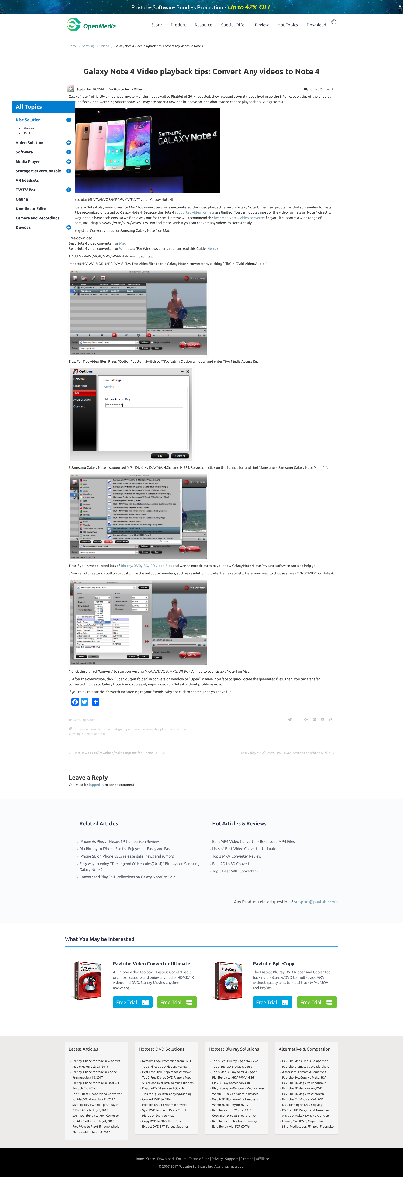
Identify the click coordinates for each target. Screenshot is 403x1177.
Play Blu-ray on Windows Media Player (238, 1088)
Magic (312, 1121)
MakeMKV (302, 1115)
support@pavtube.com (316, 901)
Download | (166, 1159)
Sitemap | (247, 1159)
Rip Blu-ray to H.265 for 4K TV (232, 1110)
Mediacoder (298, 1126)
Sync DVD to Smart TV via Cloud (164, 1110)
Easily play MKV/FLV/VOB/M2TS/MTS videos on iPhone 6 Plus (285, 753)
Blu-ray (28, 128)
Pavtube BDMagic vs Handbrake (304, 1082)
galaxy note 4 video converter (138, 729)
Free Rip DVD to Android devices (164, 1104)
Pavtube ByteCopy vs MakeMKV (304, 1077)
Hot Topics (288, 24)
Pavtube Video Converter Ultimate (151, 963)
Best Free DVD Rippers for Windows (166, 1071)
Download (316, 24)
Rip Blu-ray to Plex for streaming (234, 1121)
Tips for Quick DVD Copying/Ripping (167, 1093)
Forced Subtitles (177, 1126)
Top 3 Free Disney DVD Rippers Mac (166, 1077)
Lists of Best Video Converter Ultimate (244, 849)
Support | (232, 1159)
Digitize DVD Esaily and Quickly (163, 1088)
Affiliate (262, 1159)
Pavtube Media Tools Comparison (305, 1060)
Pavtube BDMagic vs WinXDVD (303, 1093)
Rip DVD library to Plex (158, 1115)
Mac (122, 243)
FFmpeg (313, 1126)
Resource (203, 24)
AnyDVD (288, 1115)
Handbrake (325, 1121)
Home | (140, 1159)
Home (73, 46)
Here (211, 248)
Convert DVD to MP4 (156, 1099)
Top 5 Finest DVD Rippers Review (164, 1066)
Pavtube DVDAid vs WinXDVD (302, 1099)
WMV (242, 1077)
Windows (126, 248)
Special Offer (233, 24)
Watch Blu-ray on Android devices (235, 1093)
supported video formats (195, 212)
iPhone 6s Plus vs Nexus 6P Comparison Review (119, 841)
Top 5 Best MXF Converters (235, 871)
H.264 (251, 1077)
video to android (93, 733)
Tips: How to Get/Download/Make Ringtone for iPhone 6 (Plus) (119, 753)
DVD (26, 133)
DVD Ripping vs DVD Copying (302, 1104)
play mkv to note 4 (173, 729)
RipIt (326, 1115)
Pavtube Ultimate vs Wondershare (305, 1066)
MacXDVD (299, 1121)
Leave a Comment (321, 89)
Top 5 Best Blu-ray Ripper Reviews (235, 1060)
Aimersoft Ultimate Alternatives (304, 1071)
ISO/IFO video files (157, 566)
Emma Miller (133, 89)
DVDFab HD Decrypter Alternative (305, 1110)
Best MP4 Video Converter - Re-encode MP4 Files (253, 841)
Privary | (218, 1159)
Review (262, 24)
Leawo (286, 1121)
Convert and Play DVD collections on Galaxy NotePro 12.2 (127, 877)
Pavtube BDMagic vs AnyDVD (302, 1088)
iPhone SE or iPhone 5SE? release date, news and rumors (127, 856)
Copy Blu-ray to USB (226, 1115)
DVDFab (315, 1115)
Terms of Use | (200, 1159)
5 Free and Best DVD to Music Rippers (168, 1082)
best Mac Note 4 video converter (239, 218)
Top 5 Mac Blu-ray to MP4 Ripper (234, 1071)
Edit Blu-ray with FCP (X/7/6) (231, 1126)
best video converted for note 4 (95, 729)
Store (156, 24)
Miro (285, 1126)
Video (105, 46)
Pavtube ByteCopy (273, 963)
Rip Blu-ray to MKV (225, 1077)
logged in (96, 785)
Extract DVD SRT (153, 1126)
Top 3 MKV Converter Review (236, 856)
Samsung (88, 46)
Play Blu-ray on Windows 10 (231, 1082)
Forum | (182, 1159)
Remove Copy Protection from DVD (166, 1060)
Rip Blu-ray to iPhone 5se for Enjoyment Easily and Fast (125, 849)
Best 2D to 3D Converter (232, 863)
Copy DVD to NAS (154, 1121)
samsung (75, 733)
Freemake (327, 1126)
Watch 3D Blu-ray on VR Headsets (235, 1099)
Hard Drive (175, 1121)
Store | (151, 1159)
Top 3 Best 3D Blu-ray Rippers (232, 1066)
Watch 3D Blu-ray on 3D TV (230, 1104)
